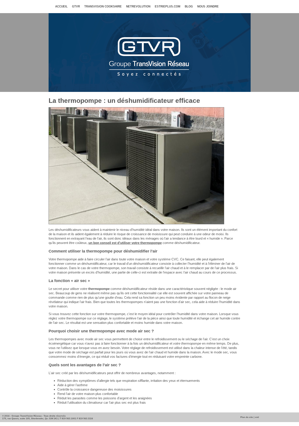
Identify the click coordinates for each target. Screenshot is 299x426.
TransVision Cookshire (103, 6)
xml (257, 417)
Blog (189, 6)
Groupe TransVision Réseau (27, 416)
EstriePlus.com (167, 6)
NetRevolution (138, 6)
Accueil (61, 6)
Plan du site (246, 417)
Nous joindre (208, 6)
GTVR (76, 6)
